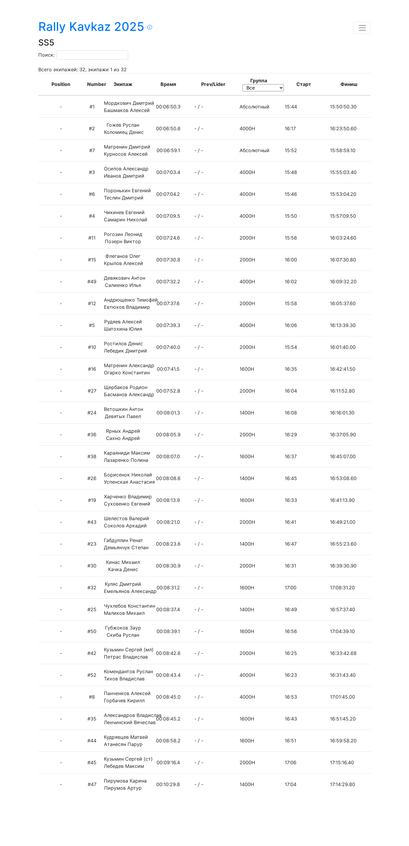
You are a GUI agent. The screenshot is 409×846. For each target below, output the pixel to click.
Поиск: (46, 55)
